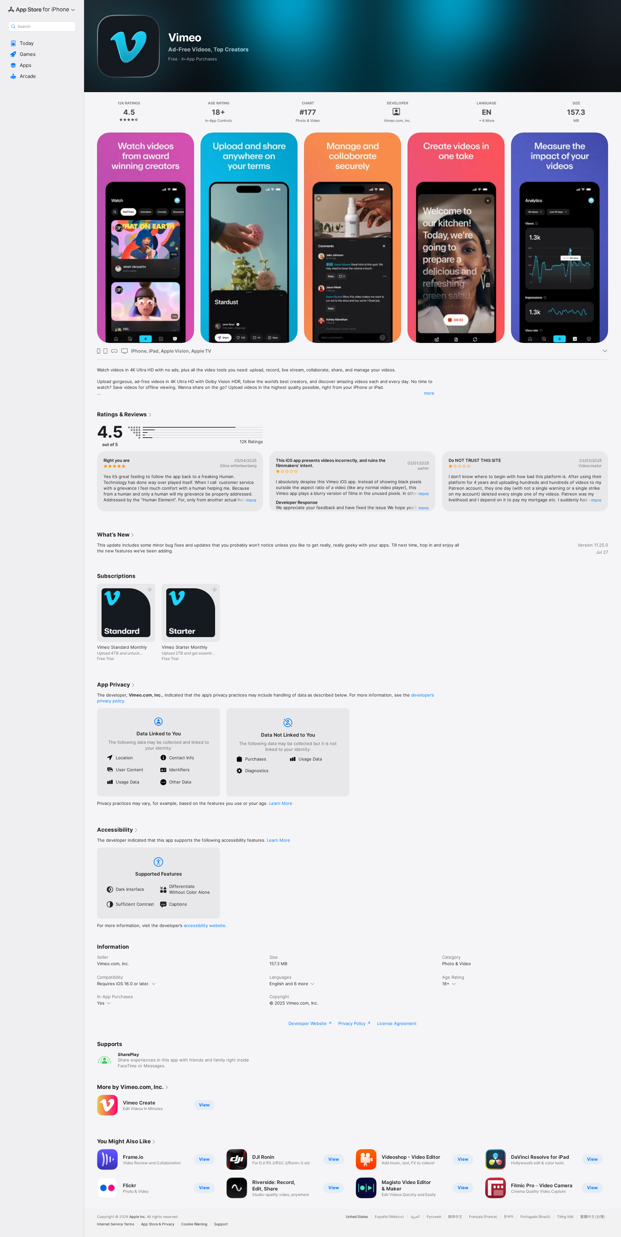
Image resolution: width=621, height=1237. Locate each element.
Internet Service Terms (115, 1224)
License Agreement (397, 1023)
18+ (446, 983)
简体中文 (455, 1217)
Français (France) (483, 1217)
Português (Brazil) (535, 1217)
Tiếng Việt (565, 1217)
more (429, 393)
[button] (41, 43)
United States (357, 1217)
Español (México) (389, 1217)
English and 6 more (288, 983)
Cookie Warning (194, 1224)
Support (221, 1224)
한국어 (509, 1217)
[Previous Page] (90, 481)
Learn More (280, 803)
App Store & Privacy (157, 1224)
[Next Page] (614, 481)
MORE (251, 500)
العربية (415, 1217)
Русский (434, 1217)
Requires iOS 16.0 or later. (123, 983)
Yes (100, 1003)
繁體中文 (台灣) (592, 1217)
